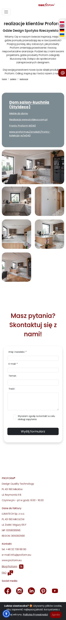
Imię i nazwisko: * (18, 351)
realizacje (23, 79)
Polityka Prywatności (35, 614)
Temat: (12, 375)
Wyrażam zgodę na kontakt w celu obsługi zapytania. (36, 418)
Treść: (12, 388)
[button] (6, 614)
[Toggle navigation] (6, 12)
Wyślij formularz (33, 431)
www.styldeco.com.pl (34, 119)
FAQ (4, 572)
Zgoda (56, 614)
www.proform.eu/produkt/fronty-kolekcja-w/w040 (29, 133)
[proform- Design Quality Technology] (32, 5)
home (4, 79)
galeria (13, 79)
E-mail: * (13, 363)
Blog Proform (9, 566)
